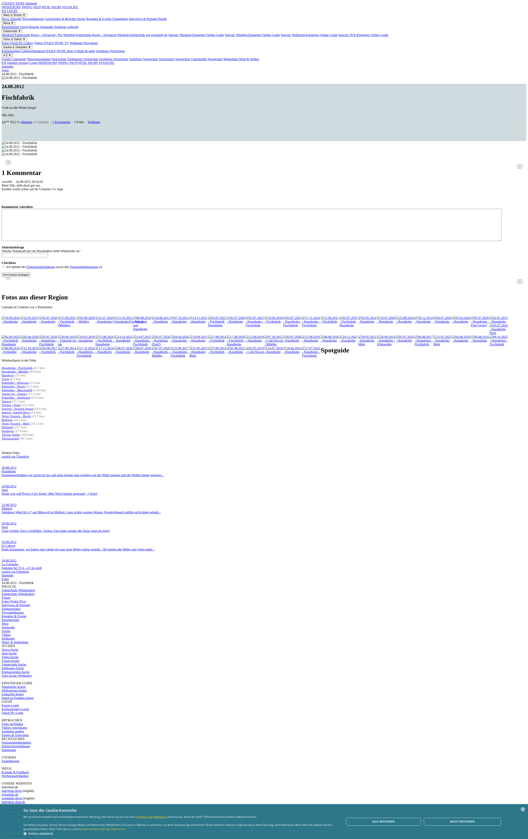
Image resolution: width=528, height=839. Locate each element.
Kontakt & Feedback (15, 772)
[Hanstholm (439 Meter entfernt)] (292, 352)
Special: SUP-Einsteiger (363, 35)
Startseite (7, 66)
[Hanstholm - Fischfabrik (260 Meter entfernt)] (48, 344)
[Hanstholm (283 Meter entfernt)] (123, 340)
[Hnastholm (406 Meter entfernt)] (29, 352)
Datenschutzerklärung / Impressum (104, 829)
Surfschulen (174, 59)
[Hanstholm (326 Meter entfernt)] (292, 340)
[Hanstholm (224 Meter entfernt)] (499, 321)
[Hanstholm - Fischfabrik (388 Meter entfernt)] (499, 344)
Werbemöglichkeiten (15, 776)
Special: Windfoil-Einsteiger (252, 35)
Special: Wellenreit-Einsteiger (309, 35)
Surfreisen (113, 59)
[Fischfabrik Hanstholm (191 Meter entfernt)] (348, 325)
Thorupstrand (10, 438)
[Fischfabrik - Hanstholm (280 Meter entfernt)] (104, 344)
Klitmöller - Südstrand (16, 397)
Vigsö (5, 379)
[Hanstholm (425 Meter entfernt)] (236, 352)
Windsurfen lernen (14, 687)
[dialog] (264, 821)
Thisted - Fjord (11, 405)
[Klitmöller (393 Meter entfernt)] (11, 352)
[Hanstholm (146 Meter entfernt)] (198, 321)
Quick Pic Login (12, 713)
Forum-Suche (10, 661)
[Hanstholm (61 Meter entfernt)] (48, 321)
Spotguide (59, 27)
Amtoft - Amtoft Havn (16, 412)
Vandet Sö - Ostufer (14, 394)
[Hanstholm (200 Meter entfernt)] (424, 321)
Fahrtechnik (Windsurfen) (18, 590)
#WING (27, 7)
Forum (14, 59)
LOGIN (12, 11)
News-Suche (10, 649)
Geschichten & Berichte (65, 19)
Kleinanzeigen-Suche (15, 672)
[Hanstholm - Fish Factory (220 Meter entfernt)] (480, 325)
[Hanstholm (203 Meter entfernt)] (442, 321)
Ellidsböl (7, 427)
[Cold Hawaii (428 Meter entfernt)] (255, 352)
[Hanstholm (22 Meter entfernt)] (29, 321)
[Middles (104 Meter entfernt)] (86, 321)
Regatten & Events (107, 19)
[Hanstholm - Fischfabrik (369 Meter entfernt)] (424, 344)
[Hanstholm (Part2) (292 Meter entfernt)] (161, 344)
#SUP (37, 7)
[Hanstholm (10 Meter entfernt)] (11, 321)
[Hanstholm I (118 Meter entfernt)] (104, 321)
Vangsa (6, 401)
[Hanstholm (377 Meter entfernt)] (461, 340)
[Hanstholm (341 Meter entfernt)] (330, 340)
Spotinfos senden (13, 731)
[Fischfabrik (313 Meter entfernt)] (217, 340)
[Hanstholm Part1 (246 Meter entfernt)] (499, 333)
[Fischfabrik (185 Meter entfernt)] (330, 321)
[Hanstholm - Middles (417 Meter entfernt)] (161, 355)
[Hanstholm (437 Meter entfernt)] (273, 352)
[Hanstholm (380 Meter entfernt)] (480, 340)
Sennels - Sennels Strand (17, 408)
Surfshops (110, 51)
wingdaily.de (10, 794)
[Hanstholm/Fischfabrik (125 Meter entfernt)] (129, 321)
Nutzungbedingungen (84, 267)
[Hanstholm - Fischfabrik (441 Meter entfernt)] (311, 355)
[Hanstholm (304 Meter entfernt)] (180, 340)
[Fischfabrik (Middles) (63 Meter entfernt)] (67, 325)
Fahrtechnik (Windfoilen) (18, 594)
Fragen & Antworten (15, 735)
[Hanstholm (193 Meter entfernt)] (405, 321)
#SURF (56, 7)
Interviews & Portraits (148, 19)
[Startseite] (19, 3)
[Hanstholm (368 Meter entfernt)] (405, 340)
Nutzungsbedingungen (16, 742)
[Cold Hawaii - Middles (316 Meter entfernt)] (273, 344)
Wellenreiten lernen (14, 690)
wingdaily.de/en (12, 798)
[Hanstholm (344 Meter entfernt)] (348, 340)
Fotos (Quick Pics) (14, 601)
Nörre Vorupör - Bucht (16, 416)
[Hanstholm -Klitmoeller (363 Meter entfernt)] (386, 344)
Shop (5, 623)
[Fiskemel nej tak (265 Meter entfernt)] (67, 344)
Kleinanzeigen (23, 51)
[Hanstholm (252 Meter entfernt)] (29, 340)
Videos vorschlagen (14, 727)
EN (4, 11)
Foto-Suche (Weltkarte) (17, 675)
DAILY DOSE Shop (70, 51)
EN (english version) (15, 63)
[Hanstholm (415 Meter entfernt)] (104, 352)
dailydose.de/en (12, 791)
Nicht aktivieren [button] (462, 821)
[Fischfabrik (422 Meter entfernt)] (217, 352)
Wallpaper (84, 43)
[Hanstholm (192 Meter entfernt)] (367, 321)
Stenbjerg (8, 431)
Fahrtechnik (12, 31)
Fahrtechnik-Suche (14, 664)
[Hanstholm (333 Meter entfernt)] (311, 340)
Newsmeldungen (13, 612)
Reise (8, 23)
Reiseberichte (20, 27)
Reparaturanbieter (46, 59)
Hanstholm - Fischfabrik (17, 368)
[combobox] (523, 809)
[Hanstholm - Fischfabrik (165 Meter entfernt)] (255, 325)
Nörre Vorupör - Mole (16, 423)
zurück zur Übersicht (15, 456)
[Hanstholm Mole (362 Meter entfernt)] (367, 344)
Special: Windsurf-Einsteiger (196, 35)
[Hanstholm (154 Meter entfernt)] (236, 321)
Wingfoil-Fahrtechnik (142, 35)
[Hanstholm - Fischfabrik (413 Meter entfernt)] (86, 355)
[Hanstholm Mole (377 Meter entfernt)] (442, 344)
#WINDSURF (11, 7)
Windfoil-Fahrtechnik (89, 35)
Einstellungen (10, 761)
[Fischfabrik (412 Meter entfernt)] (67, 352)
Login (33, 63)
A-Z (7, 55)
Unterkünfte (207, 59)
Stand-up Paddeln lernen (18, 698)
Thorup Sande (11, 434)
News (23, 19)
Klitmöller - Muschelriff (17, 390)
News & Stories (14, 15)
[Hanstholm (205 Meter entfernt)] (461, 321)
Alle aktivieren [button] (383, 821)
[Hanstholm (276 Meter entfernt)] (86, 340)
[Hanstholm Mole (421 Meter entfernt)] (198, 355)
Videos (51, 43)
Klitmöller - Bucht (13, 386)
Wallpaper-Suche (13, 668)
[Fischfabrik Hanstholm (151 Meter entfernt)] (217, 325)
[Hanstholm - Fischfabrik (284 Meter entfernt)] (142, 344)
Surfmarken (82, 59)
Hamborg (8, 375)
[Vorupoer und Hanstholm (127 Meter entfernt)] (142, 329)
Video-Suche (10, 657)
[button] (179, 833)
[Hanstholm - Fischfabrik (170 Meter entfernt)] (292, 325)
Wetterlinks (241, 59)
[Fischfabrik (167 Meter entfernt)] (273, 321)
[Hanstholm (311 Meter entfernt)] (198, 340)
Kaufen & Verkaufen (17, 47)
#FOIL (46, 7)
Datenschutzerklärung (41, 267)
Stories (6, 631)
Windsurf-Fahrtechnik (32, 35)
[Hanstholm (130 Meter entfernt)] (161, 321)
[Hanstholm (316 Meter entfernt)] (255, 340)
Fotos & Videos (14, 39)
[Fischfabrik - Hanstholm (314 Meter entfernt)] (236, 344)
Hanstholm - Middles (15, 371)
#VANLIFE (70, 7)
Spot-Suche (9, 653)
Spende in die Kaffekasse (151, 817)
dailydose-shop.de (13, 802)
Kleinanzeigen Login (15, 709)
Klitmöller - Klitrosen (15, 382)
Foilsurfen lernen (13, 694)
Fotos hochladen (12, 724)
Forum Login (10, 705)
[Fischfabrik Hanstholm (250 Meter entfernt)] (11, 344)
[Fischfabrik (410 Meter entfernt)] (48, 352)
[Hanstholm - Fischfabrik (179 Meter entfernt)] (311, 325)
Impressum (9, 750)
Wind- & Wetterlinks (15, 642)
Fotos (17, 43)
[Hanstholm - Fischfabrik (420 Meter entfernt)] (180, 355)
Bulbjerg (7, 420)
